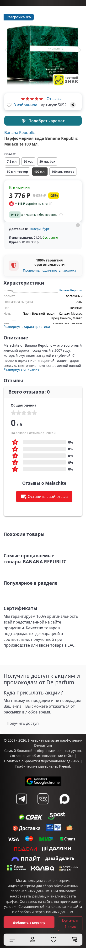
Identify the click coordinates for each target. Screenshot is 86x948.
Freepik (65, 766)
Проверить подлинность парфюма (49, 270)
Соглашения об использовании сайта (50, 906)
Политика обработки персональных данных (41, 761)
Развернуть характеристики (27, 326)
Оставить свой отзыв (48, 496)
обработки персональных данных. (44, 912)
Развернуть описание (21, 369)
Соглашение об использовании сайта (41, 755)
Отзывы (54, 98)
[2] (27, 98)
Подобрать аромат (46, 120)
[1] (23, 98)
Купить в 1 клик (70, 923)
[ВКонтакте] (43, 798)
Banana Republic (19, 132)
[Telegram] (21, 798)
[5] (41, 98)
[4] (36, 98)
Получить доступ (23, 723)
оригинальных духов (63, 750)
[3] (32, 98)
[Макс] (64, 798)
